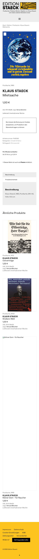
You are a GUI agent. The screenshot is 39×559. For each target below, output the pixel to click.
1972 (12, 255)
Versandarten (22, 536)
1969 (12, 493)
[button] (5, 34)
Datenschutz (19, 529)
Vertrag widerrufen (21, 540)
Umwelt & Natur (16, 141)
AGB (23, 533)
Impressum (7, 529)
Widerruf (6, 540)
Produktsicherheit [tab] (11, 179)
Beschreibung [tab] (9, 174)
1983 (12, 85)
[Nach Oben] (20, 555)
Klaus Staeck (24, 25)
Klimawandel (15, 143)
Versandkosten (21, 110)
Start (4, 25)
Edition (9, 25)
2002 (12, 314)
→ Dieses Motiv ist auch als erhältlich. (17, 162)
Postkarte (16, 25)
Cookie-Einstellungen (11, 533)
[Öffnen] (19, 19)
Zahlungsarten (8, 536)
